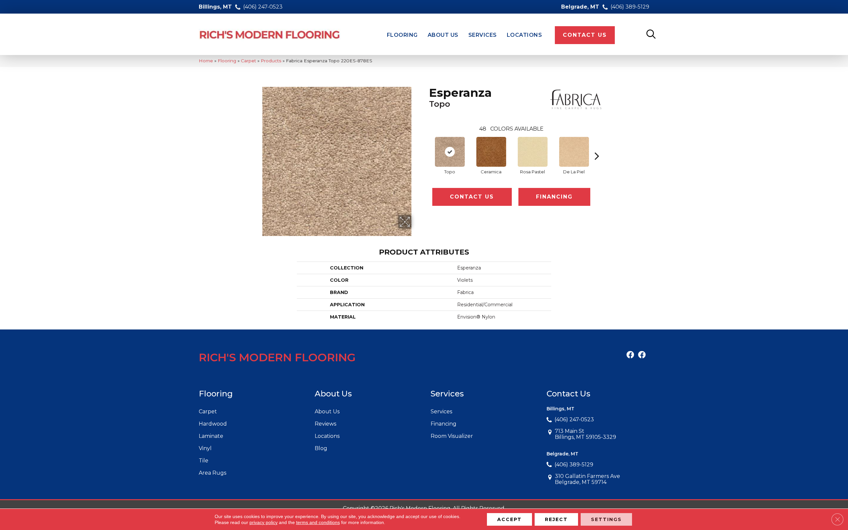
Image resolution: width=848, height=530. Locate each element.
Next (597, 146)
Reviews (325, 424)
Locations (327, 436)
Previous (426, 146)
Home (206, 60)
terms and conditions (318, 522)
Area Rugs (212, 473)
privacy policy (263, 522)
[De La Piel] (574, 151)
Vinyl (205, 448)
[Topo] (449, 151)
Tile (203, 460)
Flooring (227, 60)
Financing (554, 197)
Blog (321, 448)
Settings (606, 519)
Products (271, 60)
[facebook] (630, 355)
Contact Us (472, 197)
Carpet (248, 60)
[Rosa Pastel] (532, 151)
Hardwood (213, 424)
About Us (327, 411)
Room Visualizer (452, 436)
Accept (509, 519)
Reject (556, 519)
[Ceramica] (491, 151)
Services (441, 411)
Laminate (211, 436)
